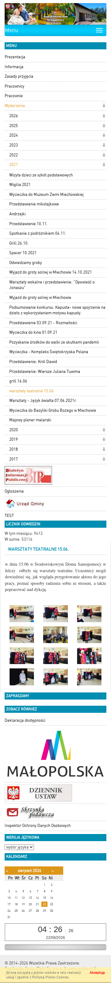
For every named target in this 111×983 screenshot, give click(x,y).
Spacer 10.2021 (23, 252)
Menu (11, 30)
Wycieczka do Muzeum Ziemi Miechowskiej (46, 194)
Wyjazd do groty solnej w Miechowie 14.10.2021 (50, 272)
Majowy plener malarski (30, 420)
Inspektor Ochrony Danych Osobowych (38, 825)
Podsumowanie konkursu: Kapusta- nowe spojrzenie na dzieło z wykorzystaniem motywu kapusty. (57, 310)
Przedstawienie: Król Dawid (33, 361)
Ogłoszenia (14, 491)
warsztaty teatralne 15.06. (32, 391)
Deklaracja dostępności (25, 720)
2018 (13, 449)
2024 (13, 135)
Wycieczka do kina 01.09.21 (33, 332)
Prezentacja (15, 57)
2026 (13, 116)
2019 (13, 439)
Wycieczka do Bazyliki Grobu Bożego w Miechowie (52, 410)
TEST (9, 515)
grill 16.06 (18, 381)
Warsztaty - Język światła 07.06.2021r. (43, 400)
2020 (13, 429)
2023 (13, 145)
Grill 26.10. (19, 243)
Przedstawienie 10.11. (28, 223)
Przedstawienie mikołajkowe (34, 204)
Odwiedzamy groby (25, 262)
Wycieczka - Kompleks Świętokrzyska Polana (48, 351)
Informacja (14, 66)
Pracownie (14, 95)
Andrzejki (17, 214)
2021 (13, 164)
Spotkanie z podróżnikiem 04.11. (37, 233)
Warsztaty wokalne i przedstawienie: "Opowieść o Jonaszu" (52, 285)
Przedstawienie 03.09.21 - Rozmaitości (43, 322)
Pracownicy (14, 86)
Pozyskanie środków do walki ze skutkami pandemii (54, 342)
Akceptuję (97, 973)
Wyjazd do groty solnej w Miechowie (40, 297)
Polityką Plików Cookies (50, 977)
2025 (13, 125)
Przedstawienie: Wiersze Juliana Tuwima (44, 371)
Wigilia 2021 (20, 184)
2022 (13, 155)
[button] (103, 106)
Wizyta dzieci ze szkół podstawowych (41, 175)
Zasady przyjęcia (19, 76)
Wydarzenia (15, 105)
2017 (13, 459)
